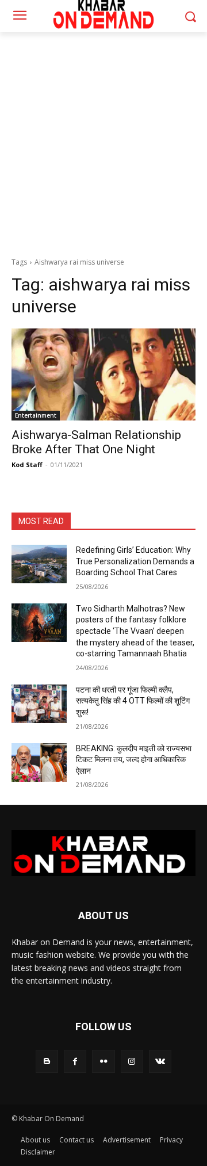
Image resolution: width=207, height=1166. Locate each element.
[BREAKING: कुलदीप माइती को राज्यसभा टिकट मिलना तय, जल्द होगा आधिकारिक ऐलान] (39, 762)
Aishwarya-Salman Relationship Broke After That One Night (96, 442)
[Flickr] (103, 1061)
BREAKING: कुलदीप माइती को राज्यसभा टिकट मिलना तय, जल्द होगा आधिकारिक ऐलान (133, 759)
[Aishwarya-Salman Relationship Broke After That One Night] (103, 374)
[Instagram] (132, 1061)
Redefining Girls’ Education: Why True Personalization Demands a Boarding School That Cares (135, 561)
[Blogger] (47, 1061)
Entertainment (35, 415)
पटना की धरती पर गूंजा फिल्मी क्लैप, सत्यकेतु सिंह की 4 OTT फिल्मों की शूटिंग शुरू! (133, 701)
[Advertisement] (103, 141)
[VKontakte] (160, 1061)
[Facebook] (75, 1061)
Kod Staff (27, 464)
